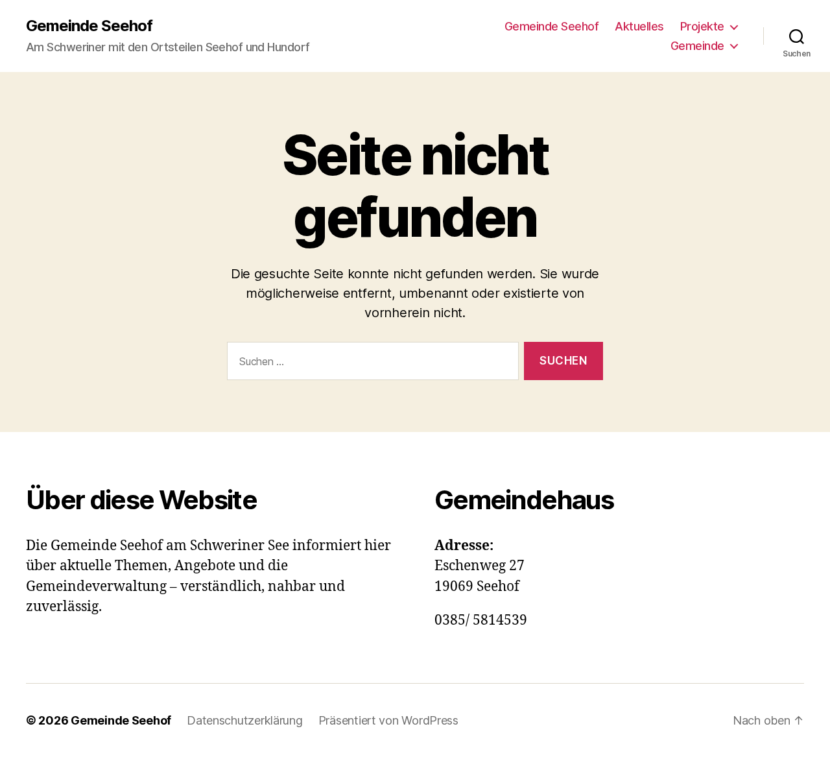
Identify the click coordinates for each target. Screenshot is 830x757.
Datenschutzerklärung (245, 720)
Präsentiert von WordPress (388, 720)
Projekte (702, 26)
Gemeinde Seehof (89, 26)
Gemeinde (697, 46)
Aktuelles (639, 26)
